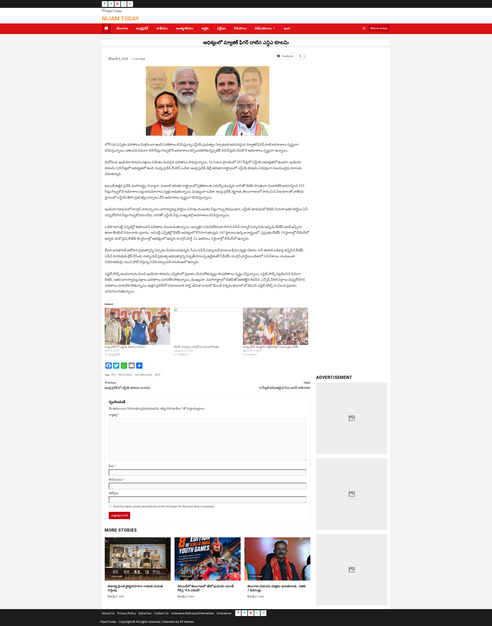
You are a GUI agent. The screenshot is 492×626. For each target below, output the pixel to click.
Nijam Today (120, 18)
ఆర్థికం (205, 28)
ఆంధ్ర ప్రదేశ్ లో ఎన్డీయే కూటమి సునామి (125, 346)
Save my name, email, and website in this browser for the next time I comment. (164, 506)
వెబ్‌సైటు (114, 493)
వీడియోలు (240, 28)
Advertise (144, 613)
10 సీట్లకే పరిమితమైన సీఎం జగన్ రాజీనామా (284, 385)
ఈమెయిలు (116, 479)
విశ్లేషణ (221, 28)
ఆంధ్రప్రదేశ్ (142, 28)
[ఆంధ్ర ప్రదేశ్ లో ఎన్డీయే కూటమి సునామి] (137, 326)
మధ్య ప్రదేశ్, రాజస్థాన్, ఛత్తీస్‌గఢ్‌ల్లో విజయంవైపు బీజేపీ (271, 346)
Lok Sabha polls (143, 374)
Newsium (169, 621)
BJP (113, 374)
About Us (108, 613)
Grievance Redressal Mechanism (192, 613)
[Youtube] (117, 4)
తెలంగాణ (122, 28)
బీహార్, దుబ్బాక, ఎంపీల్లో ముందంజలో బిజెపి (196, 346)
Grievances (224, 613)
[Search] (364, 28)
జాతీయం (162, 28)
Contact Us (161, 613)
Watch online (378, 28)
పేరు (112, 466)
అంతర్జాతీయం (184, 28)
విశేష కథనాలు (263, 28)
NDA (157, 374)
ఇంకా (287, 28)
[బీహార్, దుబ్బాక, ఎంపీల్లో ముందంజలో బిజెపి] (206, 326)
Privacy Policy (126, 613)
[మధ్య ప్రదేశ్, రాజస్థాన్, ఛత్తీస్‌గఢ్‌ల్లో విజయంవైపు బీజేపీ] (275, 326)
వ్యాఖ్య (114, 414)
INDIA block (125, 374)
